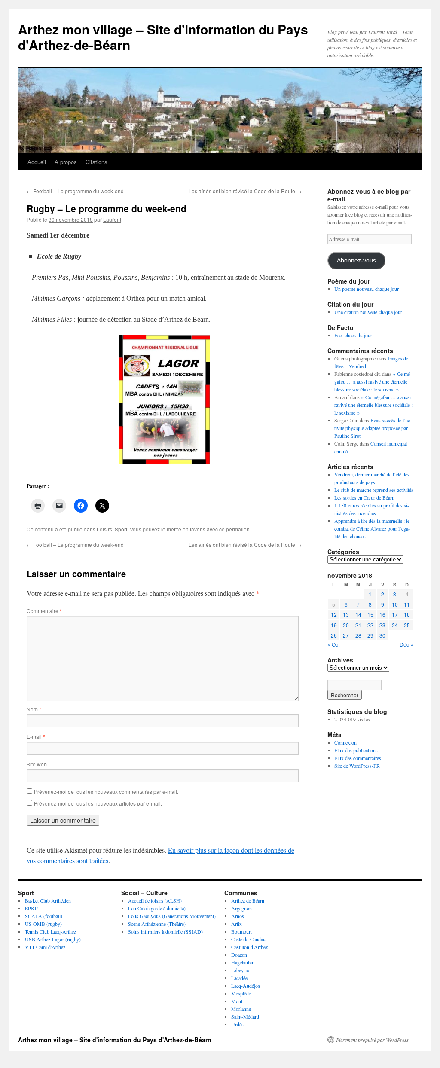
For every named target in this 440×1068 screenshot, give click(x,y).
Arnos (237, 915)
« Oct (333, 644)
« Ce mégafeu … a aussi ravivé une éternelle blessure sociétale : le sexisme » (373, 381)
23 (382, 625)
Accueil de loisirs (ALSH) (155, 900)
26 (334, 635)
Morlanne (241, 1008)
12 (334, 614)
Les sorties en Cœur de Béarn (364, 497)
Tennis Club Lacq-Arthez (50, 931)
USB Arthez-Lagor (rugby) (53, 939)
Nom (34, 709)
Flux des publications (356, 750)
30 (382, 635)
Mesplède (241, 993)
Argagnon (241, 908)
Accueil (37, 162)
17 (395, 614)
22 (370, 625)
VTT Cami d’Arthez (45, 946)
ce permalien (234, 529)
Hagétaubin (242, 962)
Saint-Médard (245, 1016)
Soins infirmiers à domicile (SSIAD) (165, 931)
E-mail (36, 736)
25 (407, 625)
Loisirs (104, 529)
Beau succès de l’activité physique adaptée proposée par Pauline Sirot (373, 428)
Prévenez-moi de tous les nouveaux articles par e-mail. (98, 803)
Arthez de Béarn (247, 900)
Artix (236, 923)
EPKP (31, 908)
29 (370, 635)
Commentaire (44, 610)
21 (358, 625)
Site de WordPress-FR (357, 765)
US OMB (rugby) (43, 923)
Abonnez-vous (356, 260)
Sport (121, 529)
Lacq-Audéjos (245, 985)
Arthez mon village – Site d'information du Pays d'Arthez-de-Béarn (163, 37)
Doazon (239, 954)
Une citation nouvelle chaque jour (368, 311)
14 (358, 614)
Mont (236, 1001)
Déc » (406, 644)
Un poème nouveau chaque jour (366, 288)
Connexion (345, 742)
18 (407, 614)
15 (370, 614)
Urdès (237, 1024)
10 (395, 604)
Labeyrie (240, 970)
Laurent (112, 219)
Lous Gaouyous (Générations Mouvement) (172, 915)
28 (358, 635)
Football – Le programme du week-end (75, 191)
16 (382, 614)
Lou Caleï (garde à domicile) (157, 908)
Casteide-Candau (248, 939)
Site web (37, 764)
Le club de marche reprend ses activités (373, 489)
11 (407, 604)
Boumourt (241, 931)
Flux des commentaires (357, 757)
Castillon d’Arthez (249, 946)
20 (346, 625)
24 (395, 625)
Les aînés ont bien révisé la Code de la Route (245, 191)
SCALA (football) (43, 915)
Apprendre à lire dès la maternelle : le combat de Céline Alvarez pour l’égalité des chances (372, 528)
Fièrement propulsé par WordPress (372, 1039)
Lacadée (239, 977)
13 (346, 614)
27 (346, 635)
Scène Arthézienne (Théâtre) (157, 923)
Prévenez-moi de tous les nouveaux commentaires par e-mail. (106, 791)
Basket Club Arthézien (48, 900)
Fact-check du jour (353, 335)
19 (334, 625)
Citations (96, 162)
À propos (66, 162)
